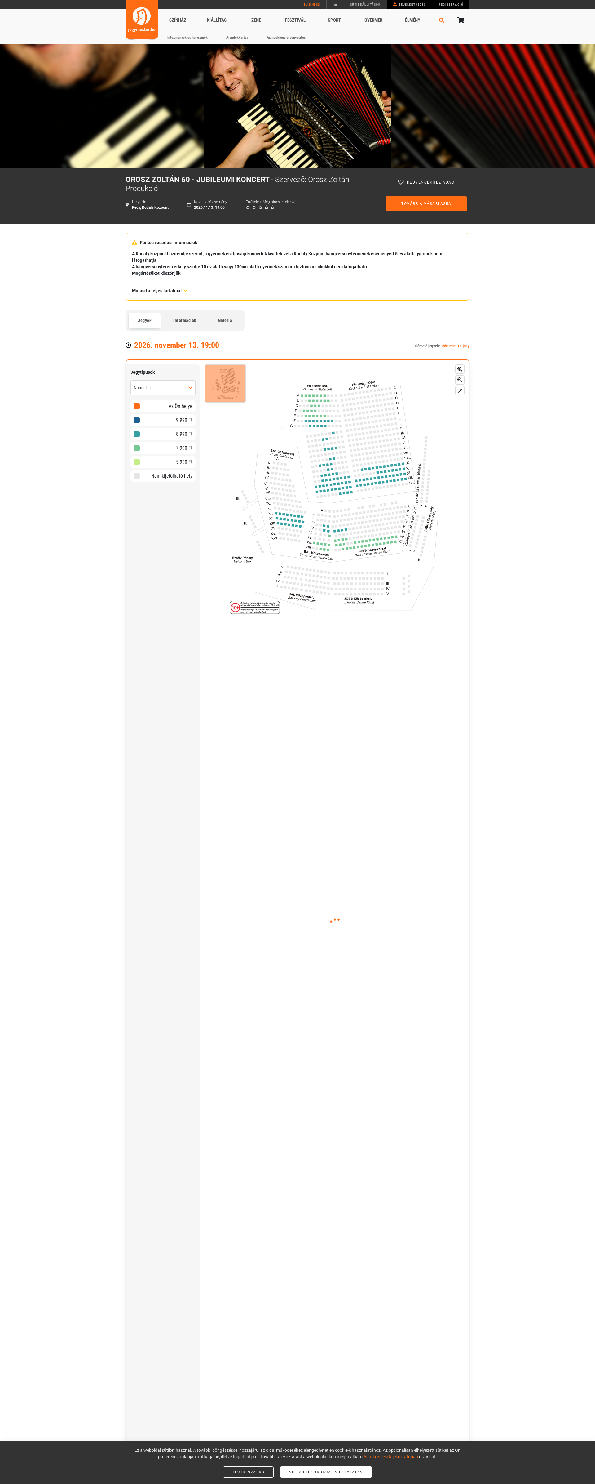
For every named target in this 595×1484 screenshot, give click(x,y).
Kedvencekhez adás (430, 182)
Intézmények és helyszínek (187, 37)
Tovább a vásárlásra (426, 204)
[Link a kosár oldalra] (460, 20)
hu (335, 5)
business (312, 4)
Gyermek (373, 20)
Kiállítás (217, 20)
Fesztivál (295, 20)
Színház (177, 20)
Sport (334, 20)
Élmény (412, 20)
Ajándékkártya (237, 37)
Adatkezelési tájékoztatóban (391, 1456)
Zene (256, 20)
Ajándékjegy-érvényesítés (286, 37)
